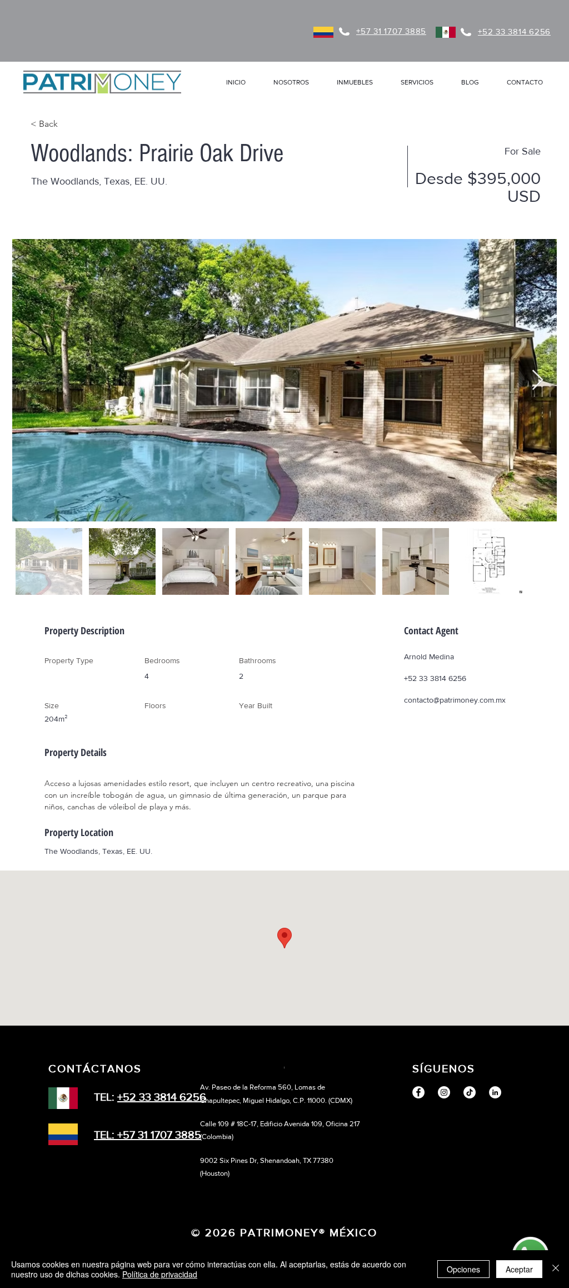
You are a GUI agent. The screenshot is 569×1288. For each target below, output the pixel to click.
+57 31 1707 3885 (159, 1134)
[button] (355, 82)
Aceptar (519, 1269)
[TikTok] (469, 1092)
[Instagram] (444, 1092)
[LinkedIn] (495, 1092)
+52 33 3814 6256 (161, 1097)
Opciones (463, 1269)
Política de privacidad (159, 1274)
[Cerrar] (555, 1269)
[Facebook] (418, 1092)
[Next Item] (537, 380)
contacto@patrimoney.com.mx (455, 699)
